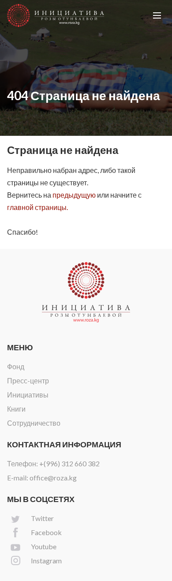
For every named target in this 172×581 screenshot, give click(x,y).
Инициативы (28, 394)
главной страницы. (37, 207)
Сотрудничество (33, 423)
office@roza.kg (53, 477)
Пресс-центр (28, 380)
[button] (157, 15)
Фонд (15, 366)
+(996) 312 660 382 (69, 463)
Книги (16, 409)
